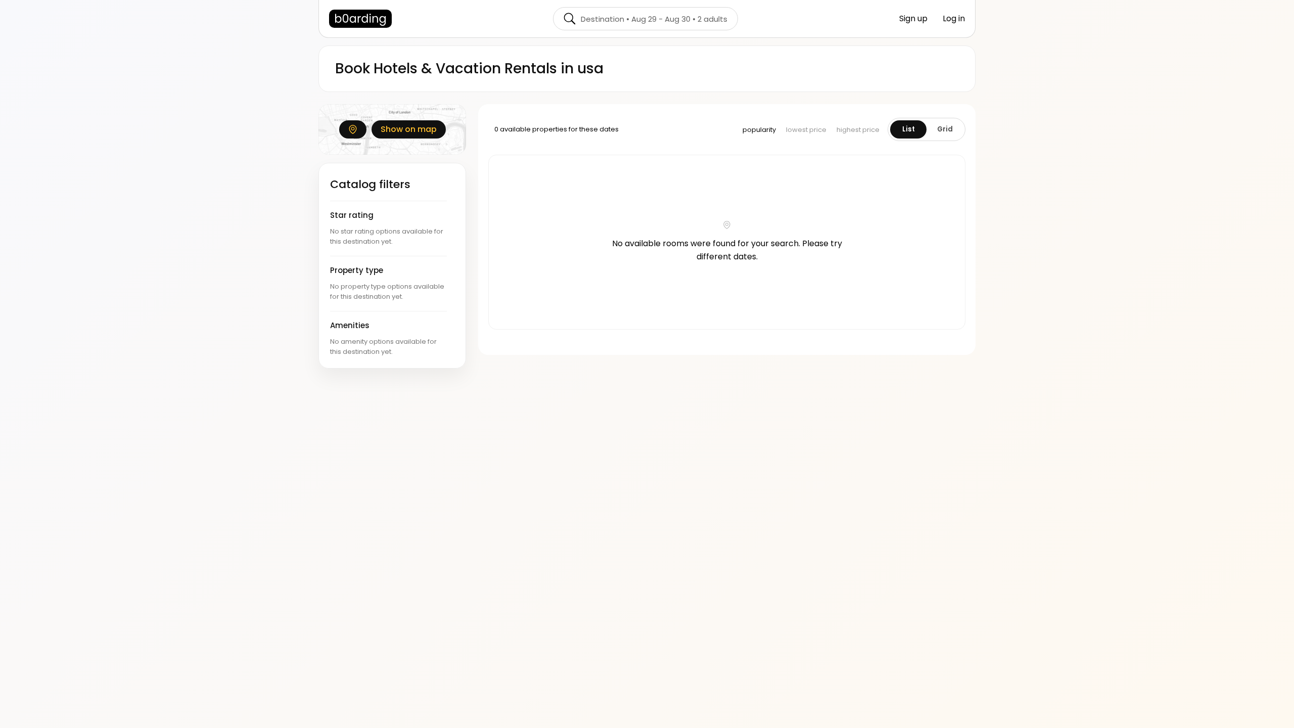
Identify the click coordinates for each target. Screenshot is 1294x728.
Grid (945, 129)
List (908, 129)
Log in (954, 18)
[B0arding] (360, 19)
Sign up (913, 18)
